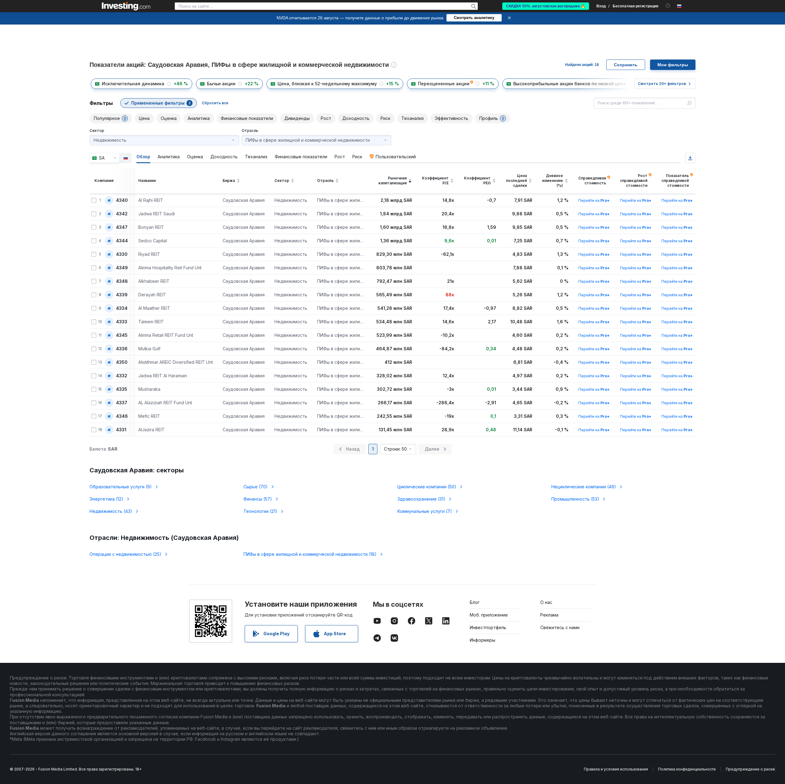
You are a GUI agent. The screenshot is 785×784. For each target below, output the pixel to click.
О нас (546, 602)
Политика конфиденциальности (687, 769)
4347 (122, 227)
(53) (575, 499)
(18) (310, 554)
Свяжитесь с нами (560, 627)
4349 (122, 268)
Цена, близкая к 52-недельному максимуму (327, 83)
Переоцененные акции (443, 83)
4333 (121, 322)
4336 (122, 349)
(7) (424, 511)
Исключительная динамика (133, 83)
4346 (122, 416)
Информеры (482, 640)
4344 (122, 241)
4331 (121, 430)
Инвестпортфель (488, 627)
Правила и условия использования (616, 769)
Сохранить (626, 64)
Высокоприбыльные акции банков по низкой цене (569, 83)
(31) (421, 499)
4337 (121, 403)
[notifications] (668, 6)
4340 (122, 200)
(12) (106, 499)
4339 (122, 295)
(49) (583, 486)
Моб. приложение (489, 614)
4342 (122, 214)
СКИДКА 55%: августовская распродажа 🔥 (545, 6)
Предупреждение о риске (750, 769)
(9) (121, 486)
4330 (122, 254)
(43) (111, 511)
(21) (260, 511)
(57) (257, 499)
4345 (122, 335)
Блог (475, 602)
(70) (255, 486)
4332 (121, 376)
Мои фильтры (672, 64)
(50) (426, 486)
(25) (125, 554)
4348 (122, 281)
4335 (121, 389)
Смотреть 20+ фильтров (662, 83)
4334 (122, 308)
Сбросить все (215, 103)
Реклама (549, 614)
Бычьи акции (221, 83)
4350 (122, 362)
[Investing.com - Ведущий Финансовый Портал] (126, 6)
